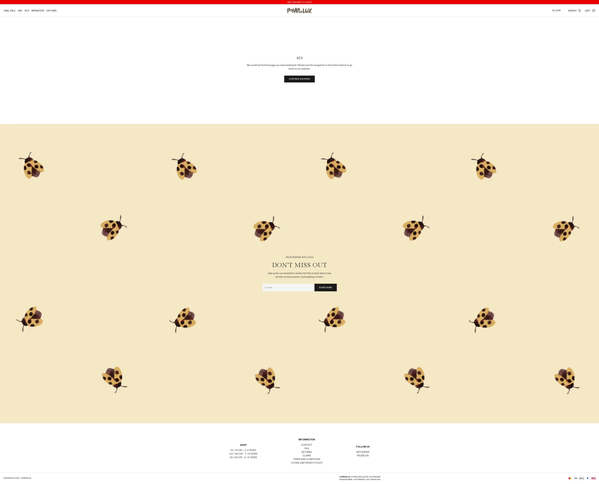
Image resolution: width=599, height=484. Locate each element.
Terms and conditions (306, 459)
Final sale (9, 10)
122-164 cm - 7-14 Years (243, 453)
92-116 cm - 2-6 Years (243, 450)
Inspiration (38, 10)
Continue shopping (299, 79)
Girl (20, 10)
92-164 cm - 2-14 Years (243, 457)
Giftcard (51, 10)
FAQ (306, 448)
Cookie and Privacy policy (307, 462)
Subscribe (325, 287)
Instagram (362, 452)
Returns (307, 452)
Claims (307, 455)
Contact (306, 444)
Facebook (363, 455)
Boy (27, 10)
